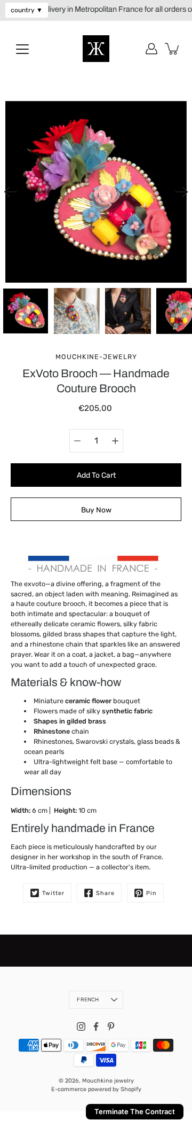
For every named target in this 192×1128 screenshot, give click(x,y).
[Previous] (10, 192)
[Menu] (22, 49)
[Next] (181, 192)
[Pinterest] (111, 1026)
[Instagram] (81, 1026)
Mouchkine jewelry (108, 1080)
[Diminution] (77, 441)
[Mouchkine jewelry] (96, 48)
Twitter (53, 893)
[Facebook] (96, 1026)
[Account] (151, 48)
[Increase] (115, 441)
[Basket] (172, 48)
